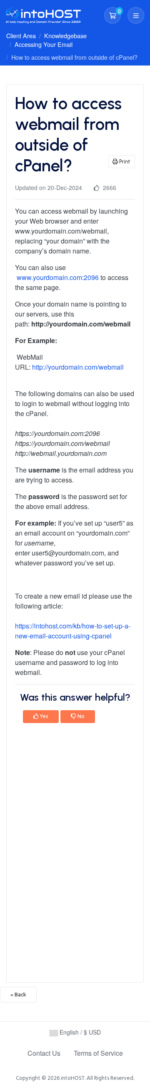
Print (124, 161)
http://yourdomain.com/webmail (78, 367)
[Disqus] (75, 855)
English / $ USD (79, 1032)
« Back (18, 994)
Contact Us (44, 1053)
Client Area (21, 35)
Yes (43, 716)
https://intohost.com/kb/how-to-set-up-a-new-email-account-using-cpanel (72, 630)
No (80, 716)
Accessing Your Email (43, 44)
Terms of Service (98, 1053)
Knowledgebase (65, 35)
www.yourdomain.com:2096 (58, 277)
